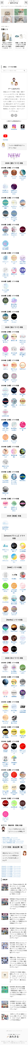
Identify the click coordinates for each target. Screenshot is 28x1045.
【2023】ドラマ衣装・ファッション (11, 870)
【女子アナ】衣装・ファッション (11, 839)
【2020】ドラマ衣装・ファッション (11, 875)
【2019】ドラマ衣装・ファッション (11, 876)
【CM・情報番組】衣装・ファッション (12, 842)
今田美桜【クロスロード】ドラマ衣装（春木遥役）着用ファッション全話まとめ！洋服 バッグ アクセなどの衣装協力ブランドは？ (18, 1005)
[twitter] (12, 115)
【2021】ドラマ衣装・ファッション (11, 873)
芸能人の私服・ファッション (10, 837)
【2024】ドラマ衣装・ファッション (11, 868)
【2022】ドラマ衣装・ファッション (11, 871)
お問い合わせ (9, 1030)
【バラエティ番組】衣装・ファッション (13, 841)
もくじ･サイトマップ (17, 1030)
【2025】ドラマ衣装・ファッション (11, 866)
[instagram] (15, 115)
